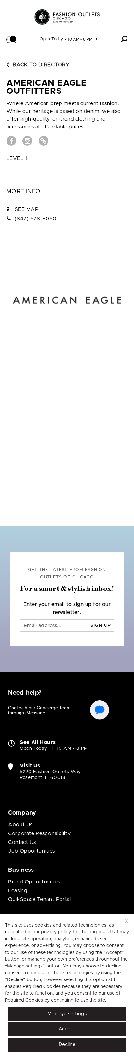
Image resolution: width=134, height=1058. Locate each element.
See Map (27, 209)
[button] (11, 39)
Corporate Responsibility (39, 833)
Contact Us (22, 842)
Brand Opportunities (34, 881)
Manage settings (67, 1013)
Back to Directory (41, 64)
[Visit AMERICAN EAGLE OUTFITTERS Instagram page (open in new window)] (27, 141)
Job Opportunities (31, 851)
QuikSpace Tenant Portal (39, 899)
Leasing (17, 890)
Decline (67, 1044)
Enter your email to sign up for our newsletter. (67, 608)
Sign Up (100, 625)
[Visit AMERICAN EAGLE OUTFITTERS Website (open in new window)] (43, 141)
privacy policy (55, 932)
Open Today (51, 39)
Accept (67, 1029)
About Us (20, 824)
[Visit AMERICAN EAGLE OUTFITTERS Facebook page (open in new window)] (11, 141)
